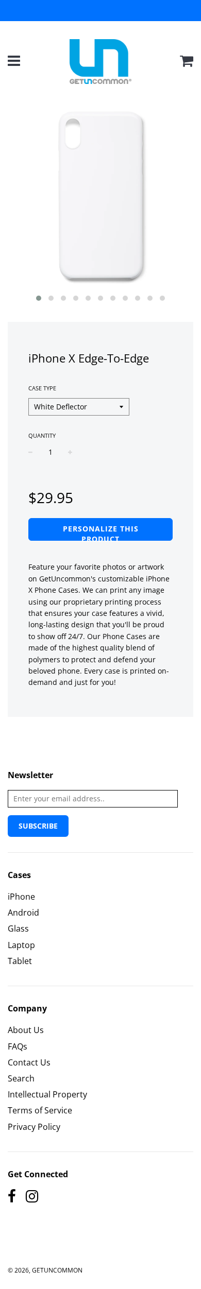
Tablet (20, 961)
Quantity (42, 435)
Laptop (21, 945)
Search (21, 1078)
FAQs (17, 1046)
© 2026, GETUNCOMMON (45, 1270)
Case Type (42, 388)
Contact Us (29, 1062)
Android (23, 912)
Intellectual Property (47, 1094)
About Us (26, 1030)
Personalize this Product (101, 532)
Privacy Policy (34, 1126)
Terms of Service (40, 1110)
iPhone (21, 896)
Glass (18, 928)
